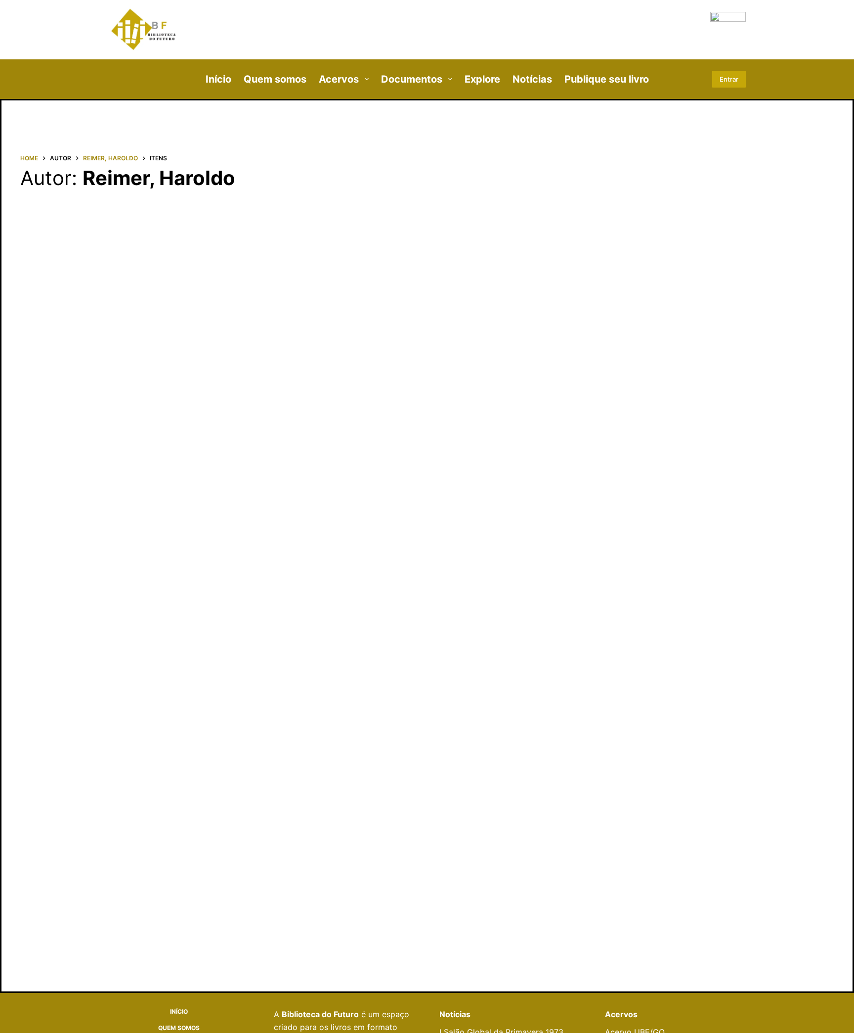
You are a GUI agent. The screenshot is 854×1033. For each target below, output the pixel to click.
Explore (482, 79)
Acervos (339, 79)
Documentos (411, 79)
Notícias (532, 79)
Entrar (729, 79)
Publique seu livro (606, 79)
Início (218, 79)
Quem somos (275, 79)
